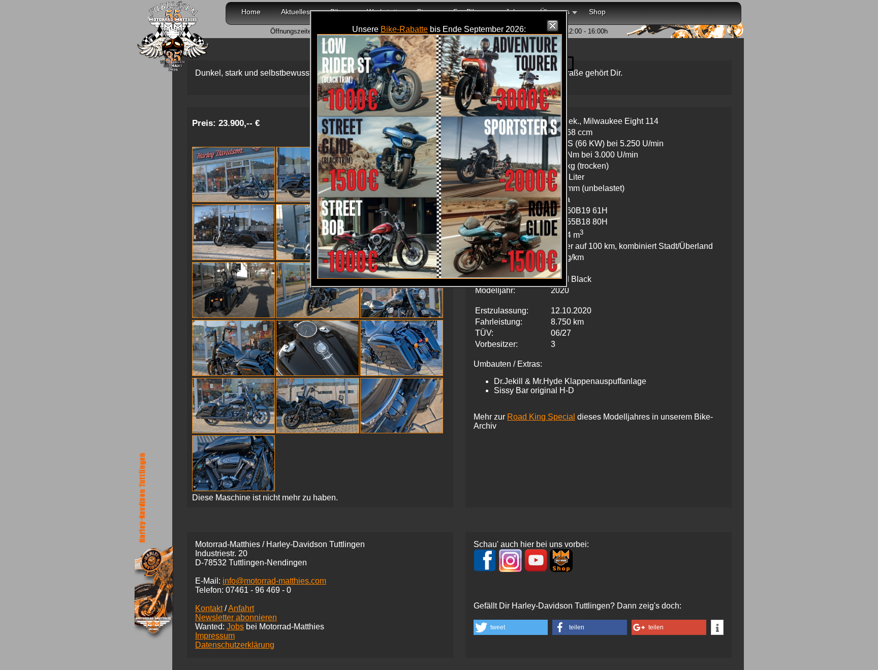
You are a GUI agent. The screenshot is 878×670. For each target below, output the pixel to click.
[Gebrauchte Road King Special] (233, 199)
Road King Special (541, 416)
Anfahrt (241, 608)
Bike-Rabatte (404, 29)
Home (251, 12)
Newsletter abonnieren (236, 617)
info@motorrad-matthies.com (274, 581)
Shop (597, 12)
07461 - (258, 590)
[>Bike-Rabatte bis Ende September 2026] (439, 276)
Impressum (215, 635)
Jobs (235, 626)
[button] (511, 627)
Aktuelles (295, 12)
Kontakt (209, 608)
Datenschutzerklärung (234, 645)
